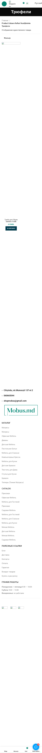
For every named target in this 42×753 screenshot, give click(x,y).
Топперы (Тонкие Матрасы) (13, 482)
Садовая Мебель (9, 510)
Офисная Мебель (9, 436)
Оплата (5, 563)
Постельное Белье (9, 449)
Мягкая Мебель (8, 527)
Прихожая (6, 493)
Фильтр (7, 38)
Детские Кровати (8, 466)
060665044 (9, 395)
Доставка (5, 555)
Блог (3, 551)
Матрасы (5, 428)
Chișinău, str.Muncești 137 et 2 (18, 390)
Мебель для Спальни (10, 453)
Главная (5, 20)
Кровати (5, 478)
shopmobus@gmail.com (15, 401)
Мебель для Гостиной (10, 502)
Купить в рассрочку (10, 576)
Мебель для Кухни (9, 461)
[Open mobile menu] (4, 4)
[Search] (18, 4)
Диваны (5, 440)
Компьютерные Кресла (11, 457)
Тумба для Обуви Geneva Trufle (11, 220)
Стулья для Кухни (9, 474)
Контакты (5, 559)
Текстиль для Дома (9, 470)
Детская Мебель (8, 444)
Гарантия (5, 568)
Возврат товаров (8, 572)
